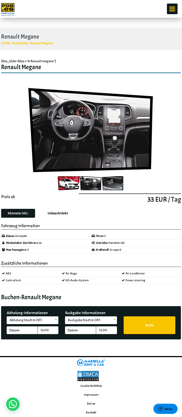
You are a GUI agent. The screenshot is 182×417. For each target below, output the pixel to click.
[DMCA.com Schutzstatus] (88, 375)
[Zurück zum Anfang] (172, 347)
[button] (13, 404)
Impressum (91, 395)
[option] (91, 130)
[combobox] (32, 320)
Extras (91, 403)
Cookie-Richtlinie (91, 386)
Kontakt (91, 412)
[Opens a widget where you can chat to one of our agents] (165, 409)
